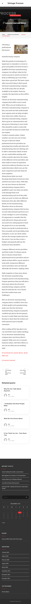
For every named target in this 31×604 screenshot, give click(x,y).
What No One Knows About (13, 418)
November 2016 (6, 574)
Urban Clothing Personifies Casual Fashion (12, 471)
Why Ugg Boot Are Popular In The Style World (14, 475)
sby (11, 19)
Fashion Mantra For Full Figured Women (12, 479)
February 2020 (5, 559)
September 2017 (6, 571)
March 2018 (5, 567)
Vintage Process (15, 3)
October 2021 (5, 552)
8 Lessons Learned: (8, 360)
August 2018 (5, 563)
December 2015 (6, 578)
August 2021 (5, 556)
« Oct (3, 522)
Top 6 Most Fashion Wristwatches (10, 483)
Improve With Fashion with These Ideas (12, 539)
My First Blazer (5, 591)
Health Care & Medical (15, 15)
